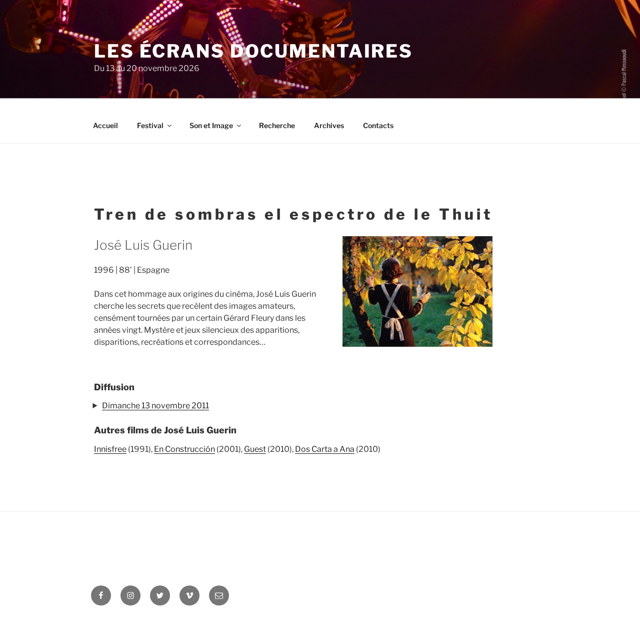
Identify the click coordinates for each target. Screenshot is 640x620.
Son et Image (211, 125)
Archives (329, 125)
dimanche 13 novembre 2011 (155, 405)
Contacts (378, 125)
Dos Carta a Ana (324, 449)
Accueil (105, 125)
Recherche (277, 125)
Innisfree (110, 449)
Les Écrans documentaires (253, 51)
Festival (150, 125)
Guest (255, 449)
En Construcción (184, 449)
